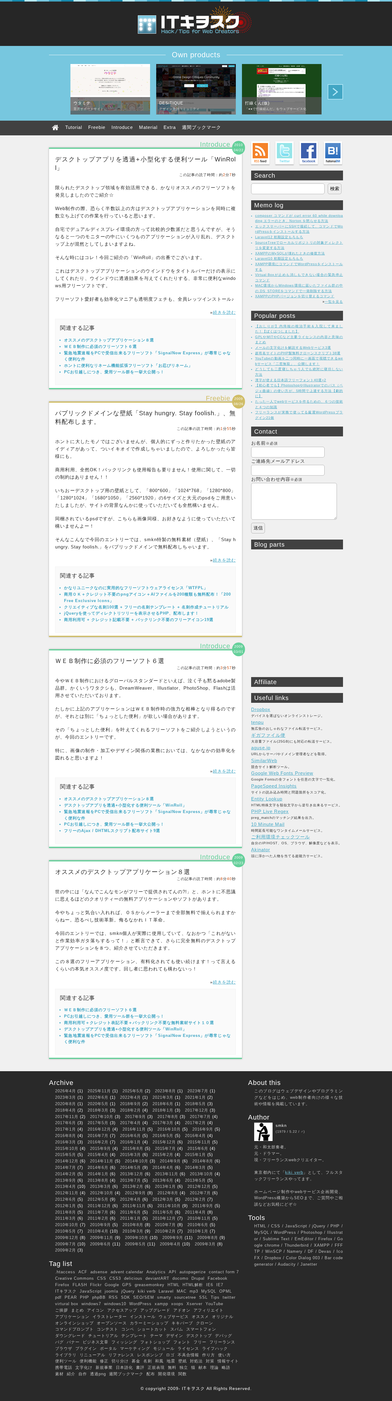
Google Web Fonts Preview (282, 773)
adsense (98, 1272)
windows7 (91, 1303)
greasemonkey (149, 1284)
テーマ (156, 1335)
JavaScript (91, 1291)
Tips (215, 1297)
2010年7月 (165, 1224)
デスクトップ (199, 1335)
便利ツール (66, 1361)
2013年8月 (98, 1180)
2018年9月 (130, 1104)
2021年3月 (163, 1097)
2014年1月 (98, 1174)
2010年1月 (197, 1231)
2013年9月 (65, 1180)
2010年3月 (133, 1231)
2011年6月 (130, 1212)
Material (148, 127)
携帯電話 (63, 1367)
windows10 (115, 1303)
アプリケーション (72, 1316)
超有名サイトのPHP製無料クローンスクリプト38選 (298, 353)
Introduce (122, 127)
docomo (180, 1278)
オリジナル (222, 1316)
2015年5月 (65, 1154)
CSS (101, 1278)
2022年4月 (130, 1097)
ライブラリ (66, 1355)
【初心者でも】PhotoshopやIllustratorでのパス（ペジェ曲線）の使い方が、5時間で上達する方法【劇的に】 (299, 390)
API (172, 1272)
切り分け (120, 1361)
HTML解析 (193, 1284)
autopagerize (192, 1272)
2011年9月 (202, 1205)
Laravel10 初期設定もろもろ (279, 258)
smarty (164, 1297)
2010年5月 (65, 1231)
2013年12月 (131, 1174)
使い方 (224, 1355)
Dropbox (260, 709)
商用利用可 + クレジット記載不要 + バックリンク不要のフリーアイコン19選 (138, 619)
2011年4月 (195, 1212)
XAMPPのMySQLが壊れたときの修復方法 (290, 253)
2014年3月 (195, 1167)
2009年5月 (135, 1244)
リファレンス (121, 1355)
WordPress (140, 1303)
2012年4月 (130, 1199)
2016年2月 (98, 1142)
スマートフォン (201, 1329)
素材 (59, 1374)
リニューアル (92, 1355)
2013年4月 (65, 1186)
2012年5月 (98, 1199)
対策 (210, 1361)
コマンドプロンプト (74, 1329)
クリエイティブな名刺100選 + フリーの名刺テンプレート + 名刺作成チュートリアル (146, 607)
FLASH (80, 1284)
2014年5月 (130, 1167)
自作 (82, 1374)
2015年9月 (100, 1148)
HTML (173, 1284)
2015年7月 (165, 1148)
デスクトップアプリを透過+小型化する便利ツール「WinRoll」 (125, 805)
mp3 (194, 1291)
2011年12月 (99, 1205)
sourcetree (185, 1297)
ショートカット (152, 1329)
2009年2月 (65, 1250)
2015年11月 (199, 1142)
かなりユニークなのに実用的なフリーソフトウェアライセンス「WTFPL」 (136, 588)
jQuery (128, 1291)
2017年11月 (66, 1116)
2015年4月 (98, 1154)
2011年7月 (98, 1212)
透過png (98, 1374)
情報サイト (228, 1361)
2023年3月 (65, 1097)
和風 (159, 1361)
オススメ (200, 1316)
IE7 (219, 1284)
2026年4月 (65, 1091)
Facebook (218, 1278)
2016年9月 (202, 1129)
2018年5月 (195, 1104)
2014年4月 (163, 1167)
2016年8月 (65, 1135)
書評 (140, 1367)
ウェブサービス (174, 1316)
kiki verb (147, 1291)
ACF (82, 1272)
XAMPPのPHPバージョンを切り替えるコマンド (294, 296)
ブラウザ (63, 1348)
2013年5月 (195, 1180)
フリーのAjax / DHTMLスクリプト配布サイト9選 (112, 830)
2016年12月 (99, 1129)
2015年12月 (164, 1142)
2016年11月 (134, 1129)
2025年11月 (99, 1091)
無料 (172, 1367)
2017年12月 (196, 1110)
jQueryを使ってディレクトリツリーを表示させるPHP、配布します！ (131, 613)
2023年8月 (165, 1091)
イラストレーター (109, 1316)
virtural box (66, 1303)
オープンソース (112, 1323)
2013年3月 (100, 1186)
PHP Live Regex (270, 811)
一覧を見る (334, 301)
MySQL (208, 1291)
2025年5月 (133, 1091)
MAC (182, 1291)
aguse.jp (260, 747)
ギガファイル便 (268, 735)
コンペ (127, 1329)
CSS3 (115, 1278)
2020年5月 (98, 1104)
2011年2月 (98, 1218)
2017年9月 (135, 1116)
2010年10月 (66, 1224)
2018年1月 (163, 1110)
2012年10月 (101, 1193)
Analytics (156, 1272)
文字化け (83, 1367)
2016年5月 (163, 1135)
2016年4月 (195, 1135)
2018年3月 (98, 1110)
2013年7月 (130, 1180)
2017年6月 (65, 1122)
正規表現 (156, 1367)
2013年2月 (133, 1186)
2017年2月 (195, 1122)
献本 (202, 1367)
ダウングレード (70, 1335)
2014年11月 (101, 1161)
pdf (58, 1297)
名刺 (147, 1361)
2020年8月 (65, 1104)
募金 (136, 1361)
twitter (229, 1297)
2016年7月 (98, 1135)
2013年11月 (166, 1174)
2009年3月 (205, 1244)
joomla (111, 1291)
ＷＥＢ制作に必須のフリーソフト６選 (100, 346)
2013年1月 (165, 1186)
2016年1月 (130, 1142)
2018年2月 (130, 1110)
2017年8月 (167, 1116)
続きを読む (224, 312)
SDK (125, 1297)
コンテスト (107, 1329)
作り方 (208, 1355)
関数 (182, 1374)
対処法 (196, 1361)
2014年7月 (65, 1167)
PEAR (71, 1297)
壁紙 (182, 1361)
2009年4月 (170, 1244)
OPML (225, 1291)
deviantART (157, 1278)
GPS (127, 1284)
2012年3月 (163, 1199)
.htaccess (65, 1272)
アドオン (181, 1310)
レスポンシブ (150, 1355)
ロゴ (170, 1355)
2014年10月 (136, 1161)
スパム (176, 1329)
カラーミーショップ (149, 1323)
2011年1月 (130, 1218)
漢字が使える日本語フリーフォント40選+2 (290, 380)
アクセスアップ (122, 1310)
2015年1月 (195, 1154)
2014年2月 (65, 1174)
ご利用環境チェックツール (280, 836)
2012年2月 (195, 1199)
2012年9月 (135, 1193)
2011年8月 (65, 1212)
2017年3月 (163, 1122)
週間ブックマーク (201, 127)
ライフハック (215, 1348)
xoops (177, 1303)
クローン (204, 1323)
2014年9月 (170, 1161)
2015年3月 (130, 1154)
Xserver (194, 1303)
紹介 (71, 1374)
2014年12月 (66, 1161)
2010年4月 (98, 1231)
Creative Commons (74, 1278)
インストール (143, 1316)
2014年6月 (98, 1167)
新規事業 (104, 1367)
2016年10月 (169, 1129)
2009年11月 (101, 1237)
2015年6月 (197, 1148)
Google (112, 1284)
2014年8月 (202, 1161)
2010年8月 (133, 1224)
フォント (181, 1342)
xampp (161, 1303)
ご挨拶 (61, 1310)
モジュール (164, 1348)
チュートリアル (103, 1335)
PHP (84, 1297)
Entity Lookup (266, 798)
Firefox (62, 1284)
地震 (171, 1361)
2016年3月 (65, 1142)
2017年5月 (98, 1122)
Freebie (96, 127)
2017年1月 (65, 1129)
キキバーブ (182, 1323)
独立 (183, 1367)
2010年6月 (197, 1224)
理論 (214, 1367)
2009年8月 (207, 1237)
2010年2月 (165, 1231)
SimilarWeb (264, 760)
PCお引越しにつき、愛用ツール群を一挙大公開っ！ (114, 372)
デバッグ (223, 1335)
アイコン (95, 1310)
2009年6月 (100, 1244)
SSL (203, 1297)
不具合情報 (188, 1355)
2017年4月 (130, 1122)
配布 (150, 1374)
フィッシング (124, 1342)
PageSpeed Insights (274, 786)
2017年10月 (101, 1116)
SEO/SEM (143, 1297)
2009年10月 (136, 1237)
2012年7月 (200, 1193)
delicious (133, 1278)
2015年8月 (133, 1148)
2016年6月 (130, 1135)
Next (335, 92)
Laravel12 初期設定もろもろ (279, 237)
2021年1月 (195, 1097)
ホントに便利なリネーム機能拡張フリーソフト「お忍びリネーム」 (128, 365)
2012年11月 (66, 1193)
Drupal (198, 1278)
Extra (170, 127)
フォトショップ (155, 1342)
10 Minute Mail (268, 824)
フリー (200, 1342)
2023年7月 (197, 1091)
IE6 (209, 1284)
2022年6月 (98, 1097)
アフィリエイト (209, 1310)
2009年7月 (65, 1244)
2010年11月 (199, 1218)
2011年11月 (134, 1205)
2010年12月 (164, 1218)
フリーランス (222, 1342)
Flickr (96, 1284)
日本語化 (124, 1367)
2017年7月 (200, 1116)
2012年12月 (199, 1186)
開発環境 (166, 1374)
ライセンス (188, 1348)
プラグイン (86, 1348)
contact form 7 (224, 1272)
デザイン (174, 1335)
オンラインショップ (74, 1323)
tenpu (257, 722)
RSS (113, 1297)
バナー (73, 1342)
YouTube (214, 1303)
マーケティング (135, 1348)
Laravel (166, 1291)
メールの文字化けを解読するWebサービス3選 (293, 347)
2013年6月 (163, 1180)
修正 (104, 1361)
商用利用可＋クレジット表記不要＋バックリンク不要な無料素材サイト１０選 (139, 1022)
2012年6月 (65, 1199)
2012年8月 (167, 1193)
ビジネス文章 (95, 1342)
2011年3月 (65, 1218)
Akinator (260, 849)
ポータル (108, 1348)
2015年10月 (66, 1148)
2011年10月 (169, 1205)
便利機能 (88, 1361)
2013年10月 (201, 1174)
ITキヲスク (66, 1291)
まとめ (77, 1310)
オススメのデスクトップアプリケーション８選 (109, 340)
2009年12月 (66, 1237)
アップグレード (155, 1310)
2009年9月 (172, 1237)
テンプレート (134, 1335)
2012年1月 (65, 1205)
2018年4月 (65, 1110)
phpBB (99, 1297)
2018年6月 (163, 1104)
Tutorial (73, 127)
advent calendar (127, 1272)
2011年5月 (163, 1212)
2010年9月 (100, 1224)
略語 (226, 1367)
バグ (59, 1342)
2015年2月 (163, 1154)
